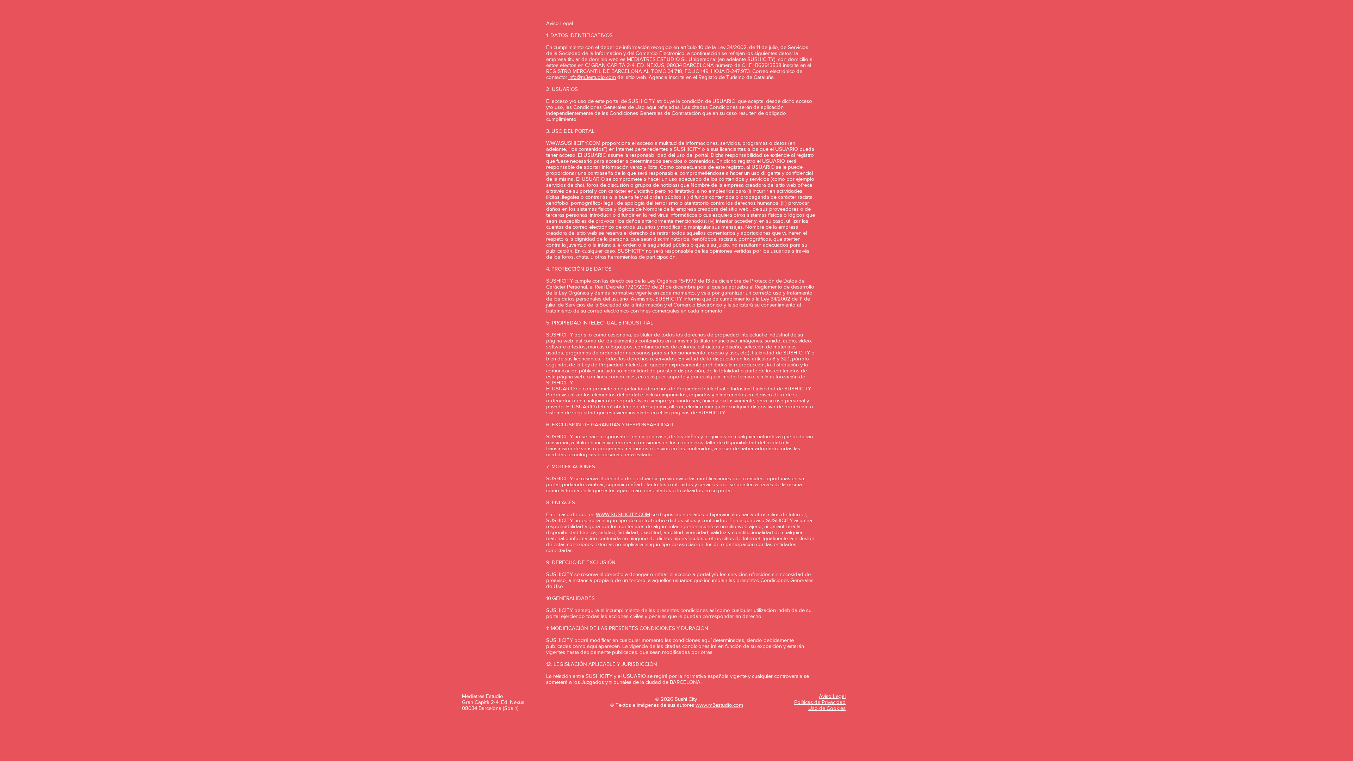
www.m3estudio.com (719, 705)
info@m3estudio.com (592, 77)
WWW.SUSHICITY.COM (573, 143)
